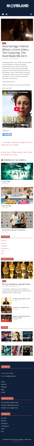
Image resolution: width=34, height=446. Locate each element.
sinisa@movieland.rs (10, 376)
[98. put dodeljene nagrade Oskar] (17, 262)
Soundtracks (4, 246)
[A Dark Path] (17, 164)
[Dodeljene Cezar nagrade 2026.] (6, 306)
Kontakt (3, 392)
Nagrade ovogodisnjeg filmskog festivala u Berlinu (21, 317)
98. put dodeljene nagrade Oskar (16, 284)
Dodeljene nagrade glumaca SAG (21, 298)
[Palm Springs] (17, 188)
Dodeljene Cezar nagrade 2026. (21, 307)
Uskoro (3, 251)
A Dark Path (6, 181)
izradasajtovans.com (17, 441)
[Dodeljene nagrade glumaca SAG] (6, 298)
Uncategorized (5, 248)
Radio (2, 389)
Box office (4, 240)
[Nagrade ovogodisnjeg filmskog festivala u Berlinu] (6, 315)
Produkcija (4, 387)
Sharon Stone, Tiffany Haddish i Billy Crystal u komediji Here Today (16, 153)
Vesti (4, 43)
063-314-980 (9, 373)
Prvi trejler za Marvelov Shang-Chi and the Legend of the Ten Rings (17, 143)
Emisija (3, 381)
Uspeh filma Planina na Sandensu (13, 230)
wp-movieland (14, 58)
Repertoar (3, 243)
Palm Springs (6, 206)
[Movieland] (3, 14)
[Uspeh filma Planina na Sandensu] (17, 212)
